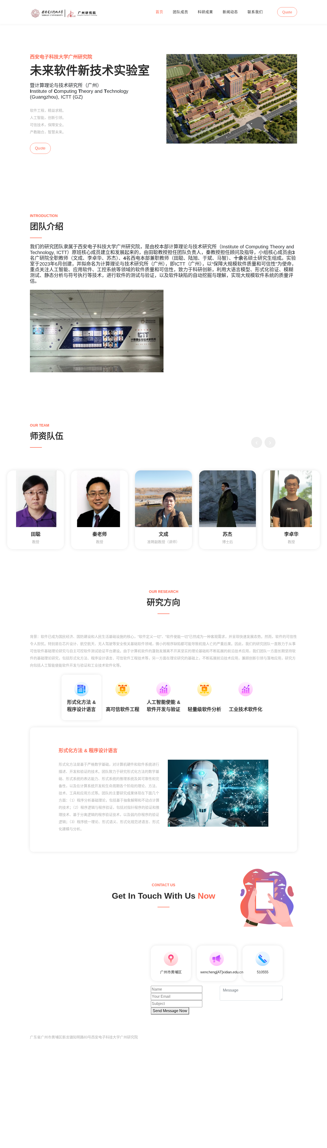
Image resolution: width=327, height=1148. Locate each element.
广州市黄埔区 (171, 972)
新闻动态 (230, 12)
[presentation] (256, 442)
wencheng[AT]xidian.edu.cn (221, 972)
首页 (159, 12)
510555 (262, 972)
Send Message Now (170, 1011)
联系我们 (255, 12)
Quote (287, 12)
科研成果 (205, 12)
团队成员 (180, 12)
